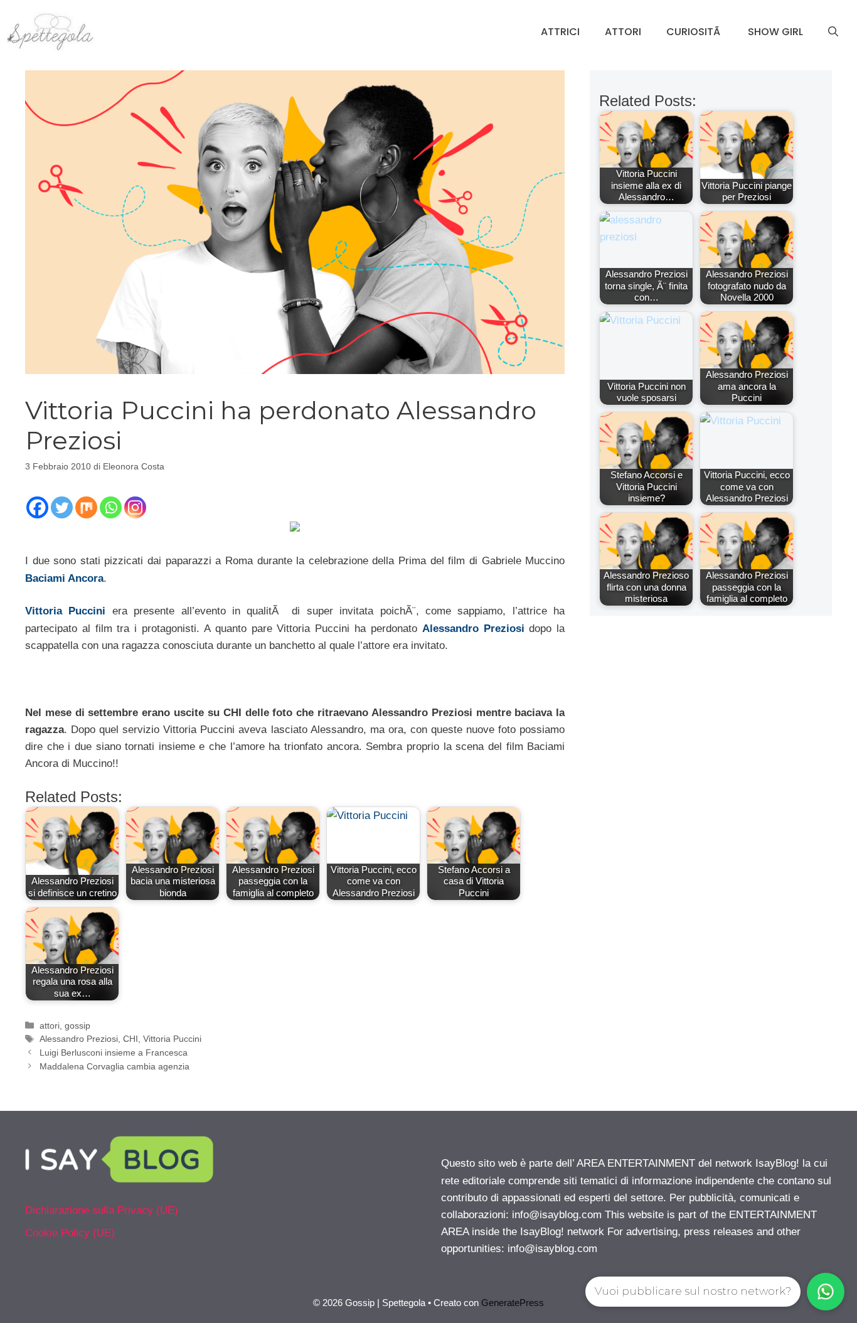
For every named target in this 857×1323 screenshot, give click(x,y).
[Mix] (86, 507)
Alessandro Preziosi (473, 629)
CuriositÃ (694, 31)
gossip (77, 1025)
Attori (623, 31)
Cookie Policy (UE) (70, 1233)
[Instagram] (135, 507)
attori (50, 1025)
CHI (130, 1039)
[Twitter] (62, 507)
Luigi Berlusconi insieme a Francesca (114, 1052)
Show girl (775, 31)
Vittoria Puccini (172, 1039)
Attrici (560, 31)
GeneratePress (512, 1302)
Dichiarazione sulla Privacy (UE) (101, 1210)
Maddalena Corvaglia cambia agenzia (114, 1066)
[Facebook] (37, 507)
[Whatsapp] (111, 507)
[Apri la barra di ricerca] (833, 32)
